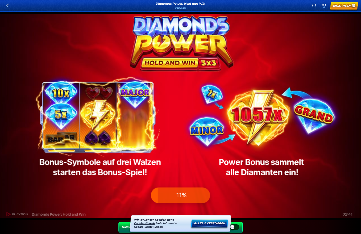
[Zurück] (7, 5)
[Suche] (314, 5)
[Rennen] (324, 5)
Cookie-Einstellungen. (148, 226)
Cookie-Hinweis (144, 223)
